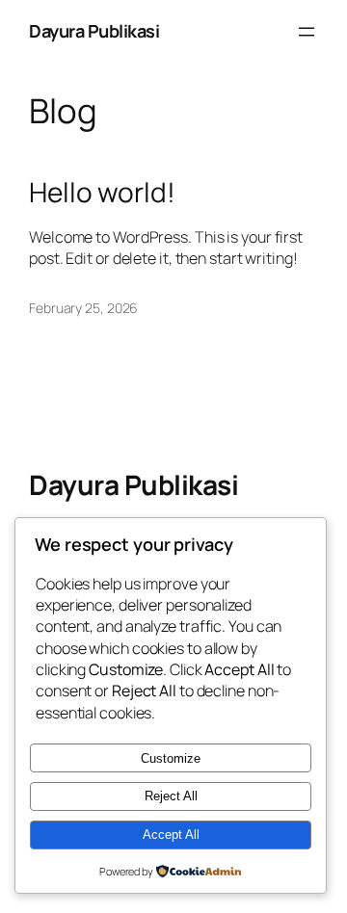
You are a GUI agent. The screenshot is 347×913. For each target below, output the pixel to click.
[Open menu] (306, 31)
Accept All (171, 834)
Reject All (171, 796)
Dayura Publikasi (94, 30)
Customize (170, 758)
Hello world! (102, 192)
